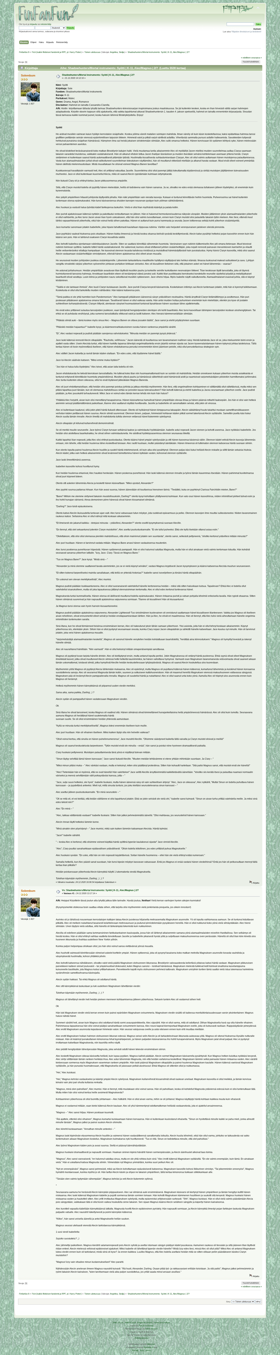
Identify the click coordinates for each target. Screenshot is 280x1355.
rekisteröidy (45, 24)
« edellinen (246, 57)
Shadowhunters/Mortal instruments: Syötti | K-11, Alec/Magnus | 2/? (98, 75)
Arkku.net (151, 1344)
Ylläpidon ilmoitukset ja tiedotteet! (246, 31)
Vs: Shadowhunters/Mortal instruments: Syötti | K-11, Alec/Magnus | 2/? (100, 890)
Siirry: (228, 1302)
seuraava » (256, 57)
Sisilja (121, 52)
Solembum (28, 75)
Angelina (114, 52)
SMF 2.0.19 (118, 1323)
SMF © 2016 (130, 1323)
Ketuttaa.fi (148, 1347)
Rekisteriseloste (141, 1338)
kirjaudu (33, 24)
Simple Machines (144, 1323)
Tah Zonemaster (146, 1326)
